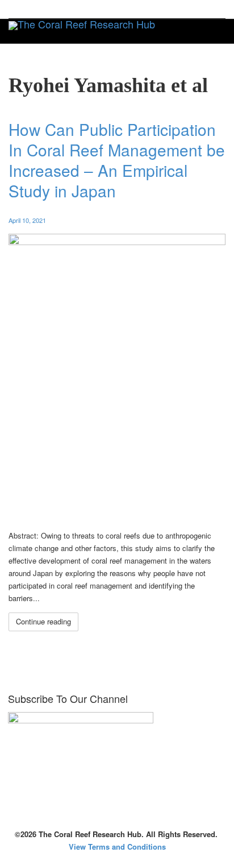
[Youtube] (76, 9)
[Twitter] (18, 9)
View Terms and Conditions (117, 846)
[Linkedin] (57, 9)
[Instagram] (95, 9)
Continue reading (43, 621)
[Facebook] (37, 9)
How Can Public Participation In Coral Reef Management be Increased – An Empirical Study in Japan (117, 160)
